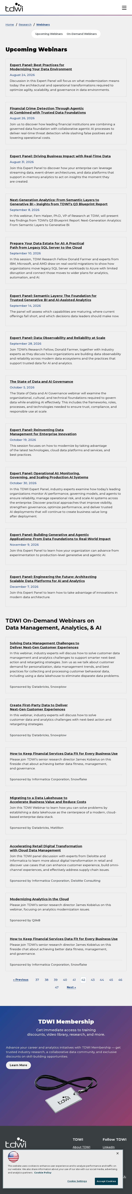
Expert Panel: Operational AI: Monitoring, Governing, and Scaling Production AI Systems (49, 475)
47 (57, 987)
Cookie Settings (77, 1181)
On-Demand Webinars (82, 33)
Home (10, 24)
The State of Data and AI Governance (41, 382)
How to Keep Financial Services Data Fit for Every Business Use (64, 754)
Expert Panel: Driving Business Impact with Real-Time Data (60, 156)
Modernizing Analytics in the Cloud (39, 899)
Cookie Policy (42, 1172)
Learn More (18, 1065)
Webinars (43, 24)
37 (37, 980)
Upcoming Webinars (49, 33)
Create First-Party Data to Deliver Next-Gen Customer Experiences (39, 707)
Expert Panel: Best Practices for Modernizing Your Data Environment (41, 67)
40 (65, 980)
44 (102, 980)
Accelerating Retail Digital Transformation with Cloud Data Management (46, 848)
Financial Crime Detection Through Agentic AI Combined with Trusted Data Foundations (48, 110)
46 (120, 980)
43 (93, 980)
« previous (20, 979)
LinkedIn (109, 1147)
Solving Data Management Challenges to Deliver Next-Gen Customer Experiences (44, 645)
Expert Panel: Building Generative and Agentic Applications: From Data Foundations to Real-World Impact (60, 537)
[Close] (117, 1153)
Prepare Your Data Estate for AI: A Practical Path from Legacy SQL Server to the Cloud (47, 245)
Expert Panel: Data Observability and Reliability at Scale (57, 338)
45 (111, 980)
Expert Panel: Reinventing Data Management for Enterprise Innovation (43, 432)
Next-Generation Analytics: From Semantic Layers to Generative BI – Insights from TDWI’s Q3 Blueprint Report (59, 202)
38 (46, 980)
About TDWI (81, 1147)
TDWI (78, 1139)
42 (83, 980)
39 (56, 980)
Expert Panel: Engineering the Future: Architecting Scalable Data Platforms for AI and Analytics (53, 579)
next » (71, 987)
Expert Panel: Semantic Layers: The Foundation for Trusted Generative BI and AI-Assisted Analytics (53, 298)
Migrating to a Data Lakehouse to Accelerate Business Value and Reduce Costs (48, 800)
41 (74, 980)
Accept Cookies (106, 1181)
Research (25, 24)
